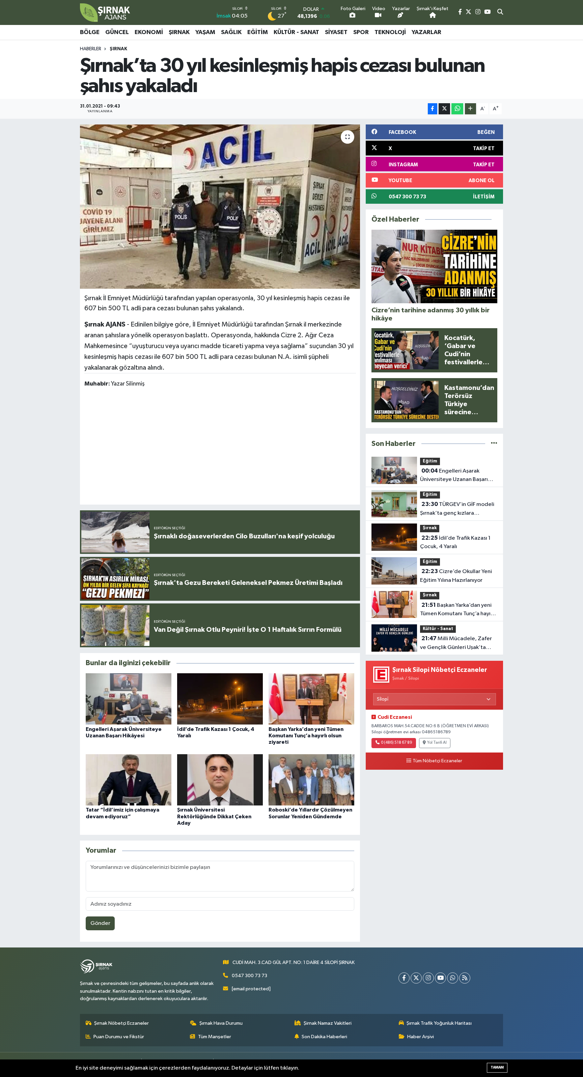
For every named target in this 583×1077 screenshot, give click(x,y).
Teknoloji (390, 32)
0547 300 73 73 (249, 975)
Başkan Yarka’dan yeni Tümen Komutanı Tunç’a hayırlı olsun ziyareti (306, 736)
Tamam (497, 1067)
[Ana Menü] (499, 32)
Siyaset (336, 32)
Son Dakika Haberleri (324, 1036)
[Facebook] (404, 978)
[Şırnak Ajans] (105, 12)
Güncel (117, 32)
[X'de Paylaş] (444, 108)
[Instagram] (428, 978)
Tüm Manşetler (214, 1036)
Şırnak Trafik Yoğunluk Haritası (439, 1023)
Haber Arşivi (420, 1036)
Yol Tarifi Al (437, 743)
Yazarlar (426, 32)
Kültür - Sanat (296, 32)
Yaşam (205, 32)
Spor (361, 32)
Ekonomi (149, 32)
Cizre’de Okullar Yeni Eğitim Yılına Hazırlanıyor (456, 575)
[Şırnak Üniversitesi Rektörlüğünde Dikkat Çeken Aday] (220, 780)
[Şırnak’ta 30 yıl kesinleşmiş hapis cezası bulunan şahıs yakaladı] (220, 206)
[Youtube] (440, 978)
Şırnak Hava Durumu (221, 1023)
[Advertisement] (220, 447)
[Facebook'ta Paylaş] (432, 108)
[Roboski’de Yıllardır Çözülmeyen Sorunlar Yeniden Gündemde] (311, 780)
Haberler (90, 49)
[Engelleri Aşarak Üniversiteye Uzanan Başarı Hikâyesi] (128, 699)
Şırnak (179, 32)
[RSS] (464, 978)
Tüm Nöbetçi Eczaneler (437, 761)
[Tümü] (494, 444)
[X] (416, 978)
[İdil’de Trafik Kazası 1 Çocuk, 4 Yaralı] (220, 699)
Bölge (90, 32)
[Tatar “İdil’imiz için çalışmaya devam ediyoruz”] (128, 780)
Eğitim (257, 32)
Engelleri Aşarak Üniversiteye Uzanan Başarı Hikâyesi (454, 476)
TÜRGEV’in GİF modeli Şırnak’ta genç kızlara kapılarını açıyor (457, 509)
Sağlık (231, 32)
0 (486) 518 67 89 (396, 743)
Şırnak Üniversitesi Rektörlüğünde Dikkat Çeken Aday (214, 816)
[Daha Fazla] (470, 108)
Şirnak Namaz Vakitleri (328, 1023)
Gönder (100, 923)
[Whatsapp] (452, 978)
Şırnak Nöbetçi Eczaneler (121, 1023)
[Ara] (500, 12)
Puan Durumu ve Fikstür (118, 1036)
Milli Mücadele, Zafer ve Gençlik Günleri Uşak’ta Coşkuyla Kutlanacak (456, 643)
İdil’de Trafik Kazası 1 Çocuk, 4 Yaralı (455, 542)
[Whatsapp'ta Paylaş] (457, 108)
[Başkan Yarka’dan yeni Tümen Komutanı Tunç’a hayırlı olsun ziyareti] (311, 699)
